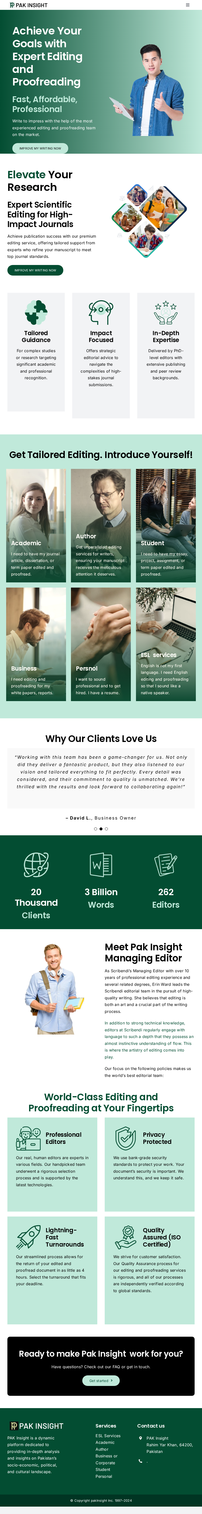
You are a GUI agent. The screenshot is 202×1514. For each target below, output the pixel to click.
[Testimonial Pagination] (95, 828)
